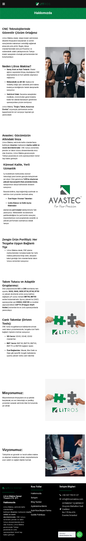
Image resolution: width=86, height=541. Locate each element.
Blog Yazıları (36, 502)
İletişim (34, 497)
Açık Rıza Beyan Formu (41, 510)
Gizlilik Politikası (38, 515)
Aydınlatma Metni (39, 506)
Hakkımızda (36, 493)
